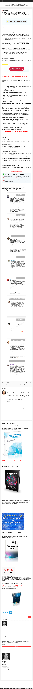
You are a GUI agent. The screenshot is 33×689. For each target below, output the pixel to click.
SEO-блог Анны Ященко (16, 4)
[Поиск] (29, 617)
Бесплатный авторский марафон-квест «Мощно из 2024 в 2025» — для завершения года (26, 416)
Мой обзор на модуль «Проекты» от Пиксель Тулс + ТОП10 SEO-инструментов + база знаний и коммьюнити (24, 385)
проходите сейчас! (12, 60)
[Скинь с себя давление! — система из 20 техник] (16, 410)
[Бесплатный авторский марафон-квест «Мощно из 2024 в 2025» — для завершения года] (26, 410)
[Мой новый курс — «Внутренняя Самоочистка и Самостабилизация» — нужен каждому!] (6, 410)
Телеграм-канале (12, 576)
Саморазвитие (5, 10)
